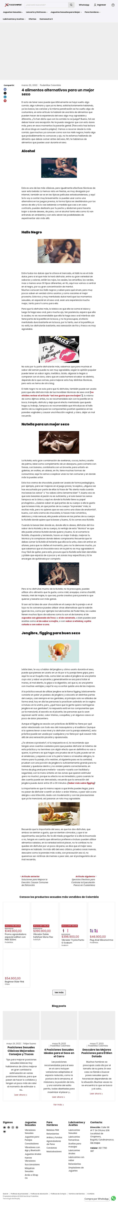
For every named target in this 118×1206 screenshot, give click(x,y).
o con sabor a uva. (40, 624)
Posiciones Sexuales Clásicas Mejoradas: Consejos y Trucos (21, 1051)
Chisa (7, 984)
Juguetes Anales (33, 1154)
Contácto (90, 1194)
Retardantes (53, 1133)
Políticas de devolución (39, 1194)
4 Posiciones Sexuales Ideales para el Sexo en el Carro (59, 1053)
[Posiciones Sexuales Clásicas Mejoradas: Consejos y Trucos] (21, 1025)
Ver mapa (95, 1142)
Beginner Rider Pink (14, 981)
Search (5, 1194)
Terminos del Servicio (77, 1194)
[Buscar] (71, 5)
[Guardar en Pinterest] (5, 100)
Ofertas (32, 19)
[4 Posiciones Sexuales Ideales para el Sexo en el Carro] (59, 1025)
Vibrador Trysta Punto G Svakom (73, 941)
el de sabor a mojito (47, 621)
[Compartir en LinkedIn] (5, 97)
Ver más (59, 992)
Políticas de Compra (58, 1194)
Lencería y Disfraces (36, 12)
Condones (52, 1148)
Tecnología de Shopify (11, 1199)
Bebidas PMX (53, 1130)
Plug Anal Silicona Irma (101, 939)
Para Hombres (92, 12)
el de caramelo (67, 617)
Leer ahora (20, 1094)
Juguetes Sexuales (12, 12)
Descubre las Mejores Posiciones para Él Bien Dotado (96, 1053)
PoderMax (9, 942)
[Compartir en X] (5, 93)
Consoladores (32, 1143)
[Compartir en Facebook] (5, 89)
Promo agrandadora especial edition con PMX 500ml (15, 937)
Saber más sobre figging (81, 783)
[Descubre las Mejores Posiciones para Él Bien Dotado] (97, 1025)
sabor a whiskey (74, 621)
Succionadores (32, 1164)
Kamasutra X (46, 19)
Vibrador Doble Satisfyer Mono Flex (43, 935)
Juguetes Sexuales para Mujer (65, 12)
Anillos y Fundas (54, 1137)
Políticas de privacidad (19, 1194)
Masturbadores (54, 1151)
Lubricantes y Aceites (13, 19)
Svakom (65, 945)
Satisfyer (37, 939)
